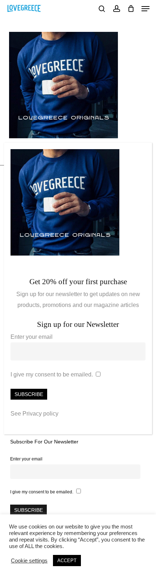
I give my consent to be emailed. (52, 374)
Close (143, 152)
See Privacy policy (34, 413)
